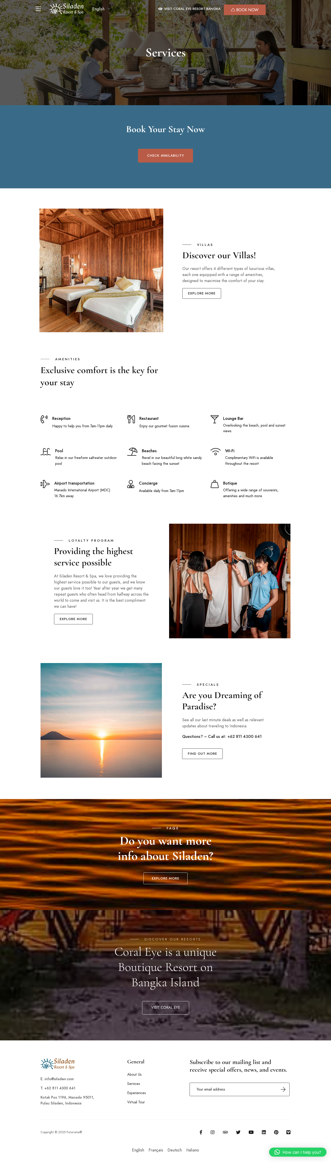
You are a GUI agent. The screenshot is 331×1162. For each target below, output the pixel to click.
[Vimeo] (288, 1132)
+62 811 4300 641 (244, 736)
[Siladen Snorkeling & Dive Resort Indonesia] (66, 8)
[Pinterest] (276, 1132)
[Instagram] (212, 1132)
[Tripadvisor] (225, 1132)
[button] (101, 8)
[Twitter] (238, 1132)
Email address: (240, 1089)
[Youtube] (251, 1132)
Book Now (246, 10)
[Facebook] (201, 1132)
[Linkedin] (264, 1132)
